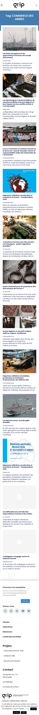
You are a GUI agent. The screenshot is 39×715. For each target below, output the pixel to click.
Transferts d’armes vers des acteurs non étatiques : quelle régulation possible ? (18, 244)
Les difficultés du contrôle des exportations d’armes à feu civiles (17, 513)
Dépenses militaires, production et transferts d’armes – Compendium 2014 (18, 467)
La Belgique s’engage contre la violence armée (16, 557)
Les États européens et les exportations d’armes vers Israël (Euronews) (17, 55)
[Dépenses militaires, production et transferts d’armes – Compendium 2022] (19, 181)
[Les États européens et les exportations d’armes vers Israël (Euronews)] (19, 39)
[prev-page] (5, 576)
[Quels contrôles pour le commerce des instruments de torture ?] (19, 272)
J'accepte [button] (33, 708)
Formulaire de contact (11, 687)
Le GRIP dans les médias (12, 637)
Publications (8, 627)
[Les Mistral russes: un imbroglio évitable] (19, 406)
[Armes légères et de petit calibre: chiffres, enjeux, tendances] (19, 316)
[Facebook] (5, 611)
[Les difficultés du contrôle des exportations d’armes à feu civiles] (19, 497)
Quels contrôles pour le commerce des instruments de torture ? (19, 287)
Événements (7, 632)
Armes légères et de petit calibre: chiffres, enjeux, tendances (17, 332)
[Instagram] (11, 611)
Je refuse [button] (16, 712)
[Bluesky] (28, 611)
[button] (35, 5)
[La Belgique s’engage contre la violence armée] (19, 542)
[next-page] (11, 576)
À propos (6, 622)
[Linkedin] (17, 611)
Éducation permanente (12, 661)
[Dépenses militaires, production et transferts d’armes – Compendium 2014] (19, 450)
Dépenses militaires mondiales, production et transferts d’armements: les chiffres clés (16, 378)
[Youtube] (22, 611)
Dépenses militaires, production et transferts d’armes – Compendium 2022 (18, 197)
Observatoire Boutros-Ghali (13, 651)
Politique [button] (23, 712)
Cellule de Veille (9, 656)
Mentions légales (15, 700)
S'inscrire (25, 601)
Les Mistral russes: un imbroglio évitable (16, 421)
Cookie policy (5, 700)
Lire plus (27, 708)
